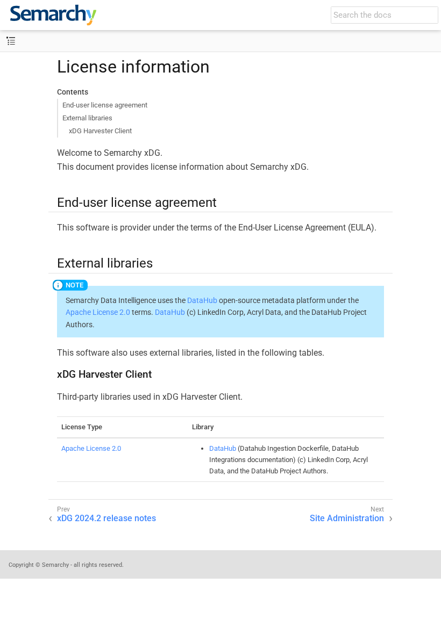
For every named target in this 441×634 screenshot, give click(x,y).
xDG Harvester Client (100, 131)
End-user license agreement (104, 105)
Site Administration (347, 518)
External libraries (87, 118)
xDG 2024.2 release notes (106, 518)
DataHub (202, 300)
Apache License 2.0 (98, 312)
